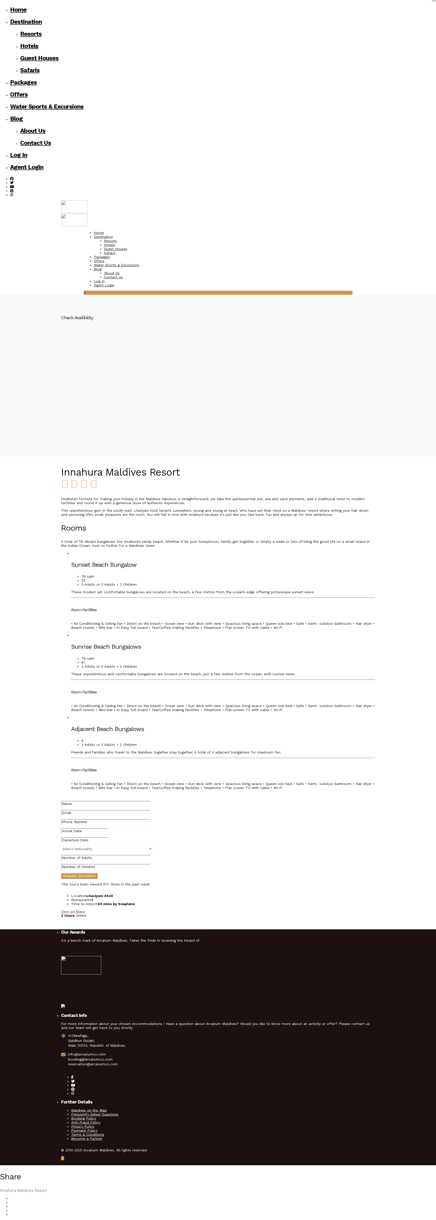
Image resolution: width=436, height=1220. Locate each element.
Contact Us (35, 142)
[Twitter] (73, 1081)
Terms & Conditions (87, 1134)
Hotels (29, 45)
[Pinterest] (12, 191)
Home (18, 9)
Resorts (31, 33)
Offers (19, 94)
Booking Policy (83, 1118)
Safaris (30, 70)
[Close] (434, 1)
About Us (32, 130)
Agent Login (26, 167)
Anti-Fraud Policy (85, 1122)
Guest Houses (39, 58)
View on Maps (73, 911)
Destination (26, 21)
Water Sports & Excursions (47, 106)
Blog (16, 118)
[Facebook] (72, 1077)
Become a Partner (86, 1138)
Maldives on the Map (89, 1110)
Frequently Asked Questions (94, 1114)
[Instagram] (11, 195)
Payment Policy (84, 1130)
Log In (18, 154)
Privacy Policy (82, 1126)
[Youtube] (12, 187)
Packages (23, 82)
